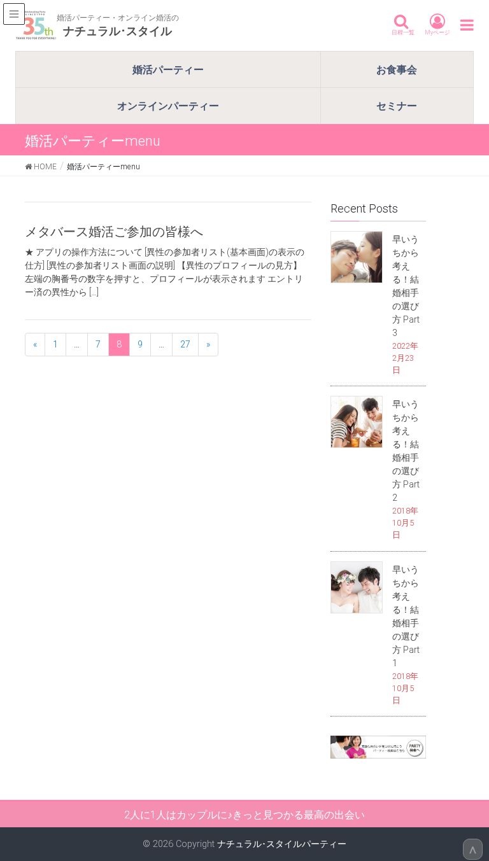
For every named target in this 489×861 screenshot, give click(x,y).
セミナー (396, 105)
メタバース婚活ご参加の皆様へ (114, 231)
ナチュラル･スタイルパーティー (281, 844)
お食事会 (396, 69)
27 (185, 344)
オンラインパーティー (168, 105)
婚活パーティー (168, 69)
